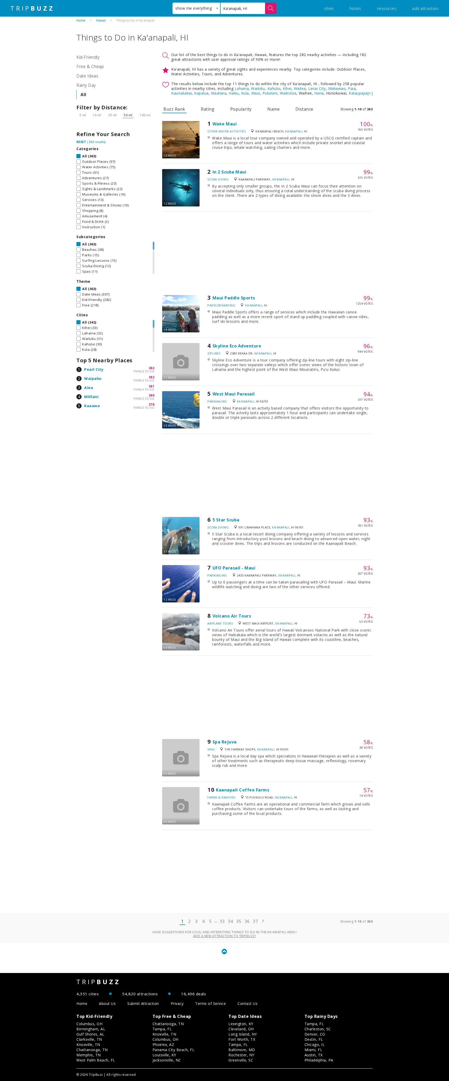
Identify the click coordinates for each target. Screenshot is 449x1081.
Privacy (177, 1003)
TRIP (32, 8)
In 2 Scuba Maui (230, 172)
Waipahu (93, 378)
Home (80, 20)
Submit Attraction (143, 1003)
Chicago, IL (315, 1044)
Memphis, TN (88, 1054)
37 (255, 921)
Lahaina (242, 88)
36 (247, 921)
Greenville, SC (240, 1060)
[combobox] (196, 8)
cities (329, 8)
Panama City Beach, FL (174, 1049)
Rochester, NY (241, 1054)
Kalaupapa (358, 93)
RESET (81, 142)
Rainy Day (86, 85)
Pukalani (270, 93)
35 (238, 921)
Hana (319, 93)
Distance (304, 109)
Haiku (234, 93)
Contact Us (247, 1003)
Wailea (300, 88)
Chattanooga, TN (92, 1049)
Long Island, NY (242, 1034)
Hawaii (101, 20)
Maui (255, 93)
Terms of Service (210, 1003)
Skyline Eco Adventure (237, 346)
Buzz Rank (174, 109)
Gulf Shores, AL (90, 1034)
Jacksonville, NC (167, 1060)
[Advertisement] (267, 253)
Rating (207, 109)
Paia (352, 88)
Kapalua (201, 93)
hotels (355, 8)
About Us (107, 1003)
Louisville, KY (164, 1054)
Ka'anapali (293, 131)
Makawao (337, 88)
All (84, 94)
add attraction (425, 8)
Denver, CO (315, 1034)
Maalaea (219, 93)
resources (387, 8)
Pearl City (93, 369)
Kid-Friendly (87, 57)
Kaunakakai (181, 93)
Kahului (274, 88)
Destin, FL (314, 1039)
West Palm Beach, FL (95, 1060)
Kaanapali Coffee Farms (242, 790)
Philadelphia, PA (319, 1060)
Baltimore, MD (241, 1049)
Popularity (241, 109)
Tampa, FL (162, 1028)
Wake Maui (225, 124)
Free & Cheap (90, 66)
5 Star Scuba (226, 520)
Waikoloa (288, 93)
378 (152, 404)
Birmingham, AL (90, 1028)
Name (273, 109)
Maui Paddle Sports (234, 298)
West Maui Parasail (234, 394)
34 (230, 921)
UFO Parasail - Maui (234, 568)
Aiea (88, 387)
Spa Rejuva (225, 742)
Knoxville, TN (88, 1044)
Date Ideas (87, 76)
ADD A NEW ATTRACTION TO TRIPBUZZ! (224, 936)
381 (152, 386)
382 (152, 368)
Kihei (287, 88)
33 (222, 921)
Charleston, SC (318, 1028)
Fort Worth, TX (241, 1039)
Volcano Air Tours (232, 616)
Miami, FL (313, 1049)
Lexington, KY (240, 1023)
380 (152, 395)
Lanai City (317, 88)
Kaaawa (92, 405)
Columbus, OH (89, 1023)
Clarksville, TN (89, 1039)
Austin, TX (314, 1054)
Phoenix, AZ (163, 1044)
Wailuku (258, 88)
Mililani (91, 396)
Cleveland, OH (241, 1028)
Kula (245, 93)
